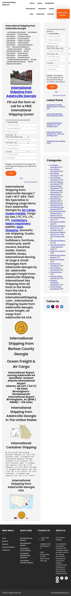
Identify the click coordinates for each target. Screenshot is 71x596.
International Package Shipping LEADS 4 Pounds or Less (56, 106)
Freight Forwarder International (56, 191)
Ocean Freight (15, 213)
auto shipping (14, 228)
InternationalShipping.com (9, 3)
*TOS (21, 178)
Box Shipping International (54, 175)
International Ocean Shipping (25, 549)
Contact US (6, 550)
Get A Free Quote (62, 13)
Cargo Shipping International (55, 179)
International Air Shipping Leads (55, 200)
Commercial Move (8, 547)
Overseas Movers (23, 57)
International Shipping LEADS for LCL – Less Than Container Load (55, 133)
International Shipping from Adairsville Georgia (21, 91)
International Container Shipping (26, 561)
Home (4, 538)
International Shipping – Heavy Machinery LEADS (55, 115)
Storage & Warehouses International (21, 60)
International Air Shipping (25, 544)
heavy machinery (17, 223)
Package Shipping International (18, 59)
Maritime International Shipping (18, 50)
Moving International (57, 260)
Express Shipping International (56, 187)
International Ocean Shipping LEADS (57, 208)
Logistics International (14, 49)
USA (45, 561)
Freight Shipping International (55, 196)
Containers (19, 220)
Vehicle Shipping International (19, 63)
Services (5, 541)
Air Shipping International (54, 166)
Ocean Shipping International (55, 269)
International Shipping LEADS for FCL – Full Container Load (54, 124)
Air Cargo (28, 210)
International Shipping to (20, 47)
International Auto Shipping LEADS (56, 142)
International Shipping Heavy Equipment (25, 555)
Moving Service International (55, 265)
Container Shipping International (56, 183)
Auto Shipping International (16, 32)
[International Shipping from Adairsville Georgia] (21, 333)
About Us (5, 544)
